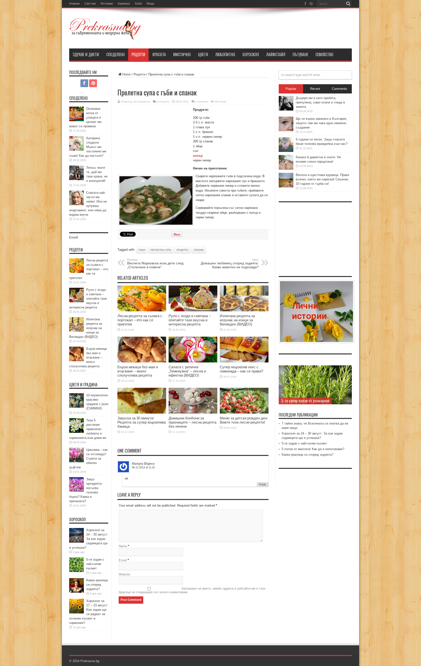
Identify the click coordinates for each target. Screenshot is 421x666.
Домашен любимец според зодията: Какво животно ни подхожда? (230, 263)
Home (126, 74)
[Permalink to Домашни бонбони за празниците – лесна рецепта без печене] (193, 412)
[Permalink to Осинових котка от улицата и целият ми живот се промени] (76, 120)
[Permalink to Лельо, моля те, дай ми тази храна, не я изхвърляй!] (76, 179)
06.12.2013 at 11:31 (143, 467)
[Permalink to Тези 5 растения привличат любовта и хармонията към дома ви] (76, 432)
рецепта (182, 250)
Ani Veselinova (142, 101)
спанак (199, 250)
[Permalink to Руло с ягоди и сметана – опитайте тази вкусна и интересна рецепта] (193, 310)
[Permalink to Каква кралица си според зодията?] (76, 591)
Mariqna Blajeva (143, 463)
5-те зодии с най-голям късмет (95, 564)
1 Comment (201, 101)
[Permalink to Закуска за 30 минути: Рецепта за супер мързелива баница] (141, 412)
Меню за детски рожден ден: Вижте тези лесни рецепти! (244, 420)
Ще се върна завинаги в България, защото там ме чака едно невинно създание (321, 123)
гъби (141, 250)
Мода (150, 3)
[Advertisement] (154, 140)
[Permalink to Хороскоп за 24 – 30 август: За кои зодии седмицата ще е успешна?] (76, 541)
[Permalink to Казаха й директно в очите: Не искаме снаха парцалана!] (286, 168)
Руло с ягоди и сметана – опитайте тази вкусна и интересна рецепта (190, 320)
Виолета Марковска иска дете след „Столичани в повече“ (155, 263)
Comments (339, 89)
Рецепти (138, 54)
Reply (262, 484)
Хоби (138, 3)
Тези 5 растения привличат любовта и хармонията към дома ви (87, 429)
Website (124, 574)
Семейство (324, 54)
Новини (74, 3)
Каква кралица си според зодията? (97, 584)
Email (123, 560)
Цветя (203, 54)
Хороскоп (250, 54)
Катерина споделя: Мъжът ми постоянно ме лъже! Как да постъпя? (87, 146)
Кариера (124, 3)
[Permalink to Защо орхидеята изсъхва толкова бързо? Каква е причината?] (76, 490)
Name (123, 546)
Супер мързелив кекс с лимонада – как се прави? (241, 369)
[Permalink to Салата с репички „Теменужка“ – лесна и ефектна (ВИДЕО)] (193, 361)
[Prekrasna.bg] (105, 36)
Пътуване (300, 54)
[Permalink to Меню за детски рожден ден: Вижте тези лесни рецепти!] (244, 412)
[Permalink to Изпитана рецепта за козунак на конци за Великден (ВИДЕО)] (244, 310)
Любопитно (225, 54)
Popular (291, 89)
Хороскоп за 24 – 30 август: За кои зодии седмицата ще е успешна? (88, 538)
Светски (90, 3)
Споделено (115, 54)
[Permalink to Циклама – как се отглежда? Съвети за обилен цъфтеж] (76, 461)
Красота (159, 54)
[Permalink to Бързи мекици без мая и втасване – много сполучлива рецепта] (141, 361)
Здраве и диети (86, 54)
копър (198, 155)
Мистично (182, 54)
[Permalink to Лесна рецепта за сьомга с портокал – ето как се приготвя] (141, 310)
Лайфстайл (275, 54)
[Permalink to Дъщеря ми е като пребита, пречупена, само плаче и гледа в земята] (286, 109)
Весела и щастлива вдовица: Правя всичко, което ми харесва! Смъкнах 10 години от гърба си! (322, 179)
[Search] (348, 3)
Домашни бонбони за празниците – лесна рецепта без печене (192, 422)
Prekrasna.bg (89, 661)
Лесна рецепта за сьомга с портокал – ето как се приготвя (139, 320)
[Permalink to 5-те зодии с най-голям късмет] (76, 571)
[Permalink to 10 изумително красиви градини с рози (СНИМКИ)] (76, 406)
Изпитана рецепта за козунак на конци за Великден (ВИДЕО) (237, 320)
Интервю (107, 3)
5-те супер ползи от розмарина (305, 401)
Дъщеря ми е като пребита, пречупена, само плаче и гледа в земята (320, 102)
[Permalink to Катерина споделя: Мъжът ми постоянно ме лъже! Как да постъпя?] (76, 149)
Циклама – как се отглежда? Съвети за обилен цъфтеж (88, 458)
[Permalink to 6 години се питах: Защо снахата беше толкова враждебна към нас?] (286, 151)
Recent (315, 89)
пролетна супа (160, 250)
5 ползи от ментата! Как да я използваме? (313, 449)
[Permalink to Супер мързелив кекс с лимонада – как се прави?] (244, 361)
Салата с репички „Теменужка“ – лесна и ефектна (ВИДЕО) (187, 371)
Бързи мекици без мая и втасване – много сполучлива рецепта (137, 371)
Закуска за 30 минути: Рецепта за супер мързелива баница (141, 422)
